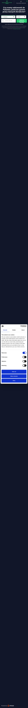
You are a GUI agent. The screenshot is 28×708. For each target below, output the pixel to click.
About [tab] (22, 330)
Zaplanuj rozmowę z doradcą (22, 21)
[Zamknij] (27, 1)
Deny (14, 380)
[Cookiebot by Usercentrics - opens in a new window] (20, 326)
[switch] (24, 357)
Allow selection (14, 376)
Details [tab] (14, 330)
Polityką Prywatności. (17, 28)
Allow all (14, 371)
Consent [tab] (5, 330)
